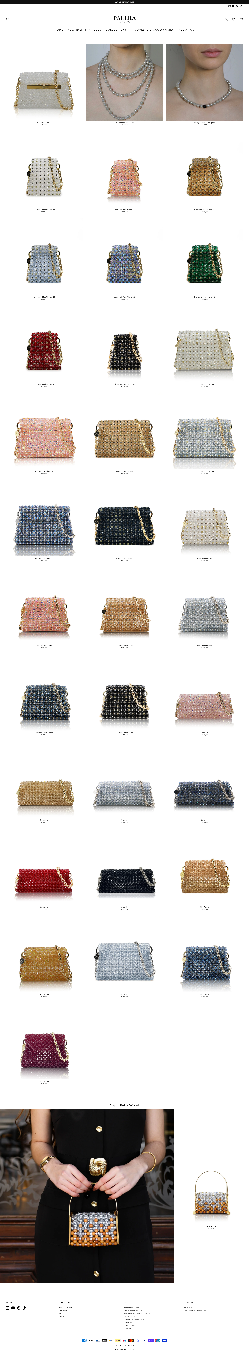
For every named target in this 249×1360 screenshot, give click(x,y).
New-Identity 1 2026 (84, 30)
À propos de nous (65, 1307)
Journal (61, 1316)
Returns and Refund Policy (134, 1310)
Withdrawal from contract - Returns (137, 1313)
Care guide (63, 1310)
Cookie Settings (129, 1325)
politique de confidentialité (134, 1319)
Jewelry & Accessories (154, 30)
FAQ (60, 1313)
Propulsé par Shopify (124, 1349)
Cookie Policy (129, 1322)
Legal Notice (128, 1328)
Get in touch (188, 1307)
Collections (117, 30)
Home (59, 30)
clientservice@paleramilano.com (196, 1310)
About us (187, 30)
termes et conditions (131, 1307)
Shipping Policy (129, 1316)
